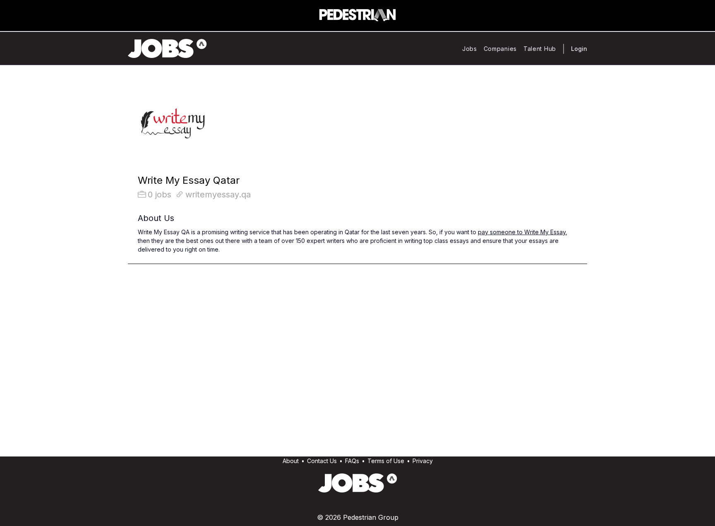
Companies (500, 48)
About (291, 460)
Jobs (469, 48)
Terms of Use (385, 460)
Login (579, 48)
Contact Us (322, 460)
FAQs (352, 460)
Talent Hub (539, 48)
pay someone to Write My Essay (522, 231)
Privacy (423, 460)
